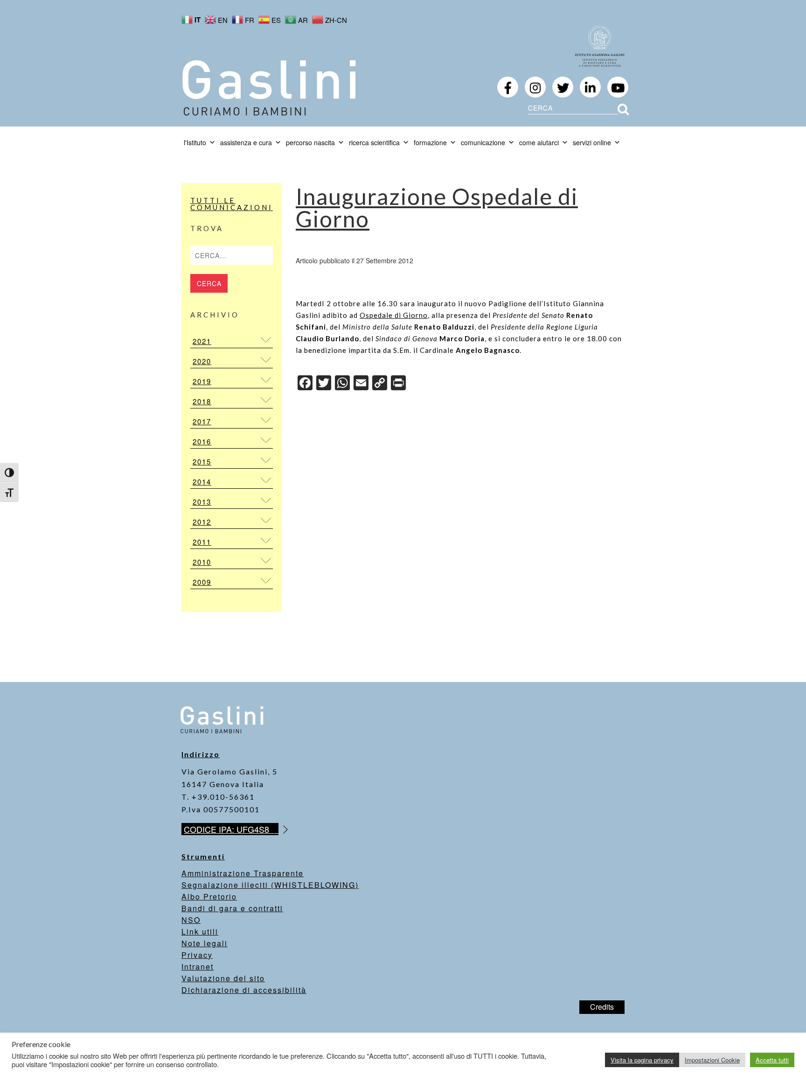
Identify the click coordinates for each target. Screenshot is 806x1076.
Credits (602, 1006)
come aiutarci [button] (539, 142)
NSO (191, 919)
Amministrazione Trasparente (242, 873)
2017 (202, 421)
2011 (202, 542)
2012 (202, 522)
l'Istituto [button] (195, 142)
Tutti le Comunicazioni (231, 203)
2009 (202, 582)
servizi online (592, 142)
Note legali (204, 943)
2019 (202, 381)
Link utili (199, 931)
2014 (202, 481)
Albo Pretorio (209, 896)
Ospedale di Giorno (394, 315)
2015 (202, 461)
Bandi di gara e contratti (232, 908)
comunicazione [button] (483, 142)
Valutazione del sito (223, 978)
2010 (202, 562)
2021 (202, 341)
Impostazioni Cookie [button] (712, 1059)
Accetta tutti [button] (772, 1059)
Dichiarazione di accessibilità (243, 990)
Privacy (197, 954)
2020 (202, 361)
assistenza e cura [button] (246, 142)
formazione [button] (430, 142)
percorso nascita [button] (310, 142)
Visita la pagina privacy (642, 1059)
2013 (202, 501)
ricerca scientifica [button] (374, 142)
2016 (202, 441)
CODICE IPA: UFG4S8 (231, 829)
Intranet (197, 966)
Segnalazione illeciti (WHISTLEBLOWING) (270, 884)
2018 (202, 401)
